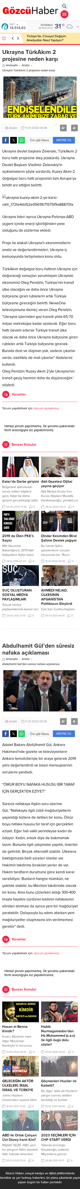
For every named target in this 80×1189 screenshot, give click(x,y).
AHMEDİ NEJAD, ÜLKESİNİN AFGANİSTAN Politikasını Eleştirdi (56, 597)
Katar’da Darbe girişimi (20, 481)
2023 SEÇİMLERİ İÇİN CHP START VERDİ (58, 1137)
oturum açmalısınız (46, 408)
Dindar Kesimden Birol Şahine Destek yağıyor (59, 538)
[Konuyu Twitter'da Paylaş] (13, 140)
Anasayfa (12, 65)
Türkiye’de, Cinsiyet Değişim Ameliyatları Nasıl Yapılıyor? (46, 38)
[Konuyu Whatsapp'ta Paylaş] (21, 140)
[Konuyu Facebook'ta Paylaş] (5, 140)
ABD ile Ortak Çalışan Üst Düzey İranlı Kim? (19, 1137)
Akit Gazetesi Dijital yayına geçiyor (56, 483)
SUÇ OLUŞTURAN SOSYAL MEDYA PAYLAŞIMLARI (17, 595)
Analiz (26, 65)
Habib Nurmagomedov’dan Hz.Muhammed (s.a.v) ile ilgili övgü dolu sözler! (58, 1035)
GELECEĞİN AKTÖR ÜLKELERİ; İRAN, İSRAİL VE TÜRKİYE (17, 1085)
